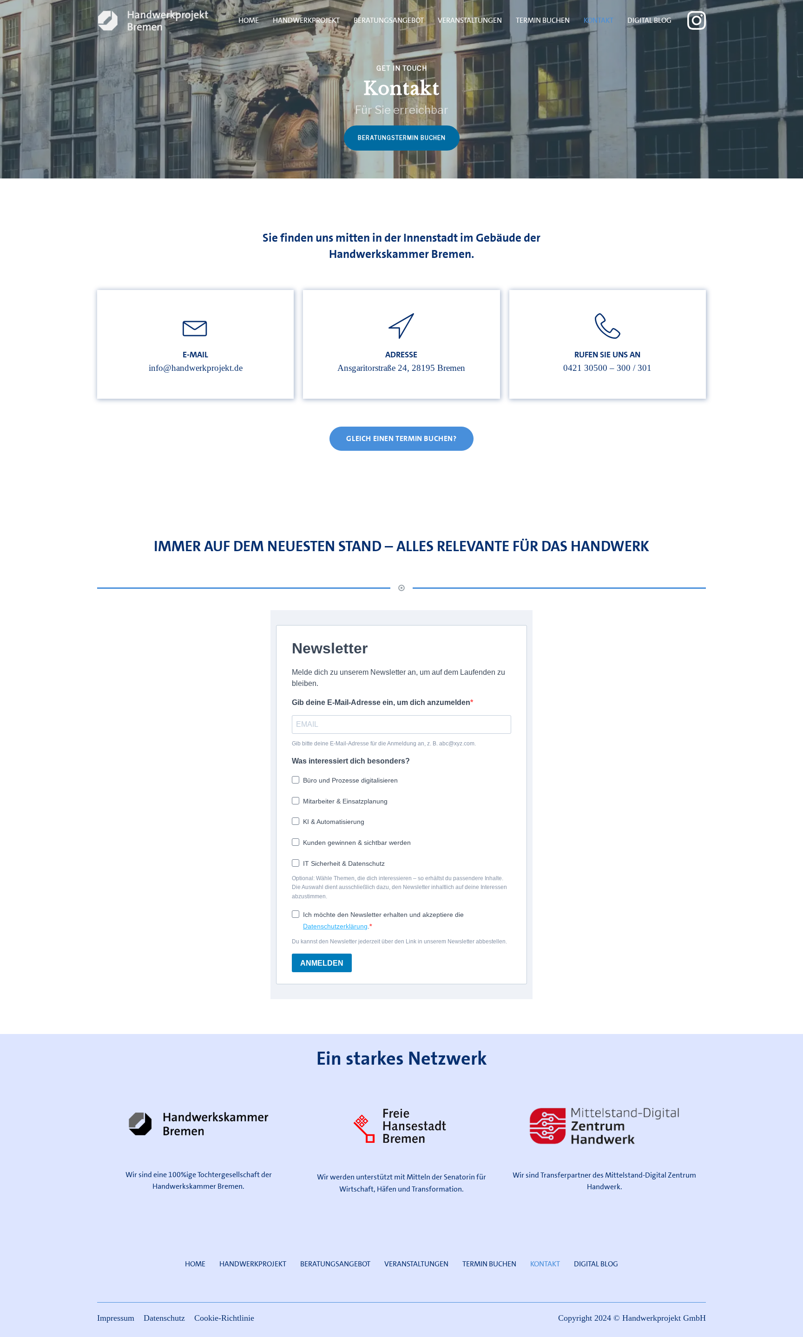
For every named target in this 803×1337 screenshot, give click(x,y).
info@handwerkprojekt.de (196, 368)
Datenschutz (164, 1318)
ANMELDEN (321, 963)
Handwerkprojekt (306, 20)
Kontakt (598, 20)
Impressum (115, 1318)
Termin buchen (543, 20)
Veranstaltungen (470, 20)
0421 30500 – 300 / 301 (607, 368)
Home (248, 20)
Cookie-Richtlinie (224, 1318)
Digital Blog (649, 20)
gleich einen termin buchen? (401, 438)
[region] (401, 89)
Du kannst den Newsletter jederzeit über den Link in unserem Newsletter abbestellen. (399, 941)
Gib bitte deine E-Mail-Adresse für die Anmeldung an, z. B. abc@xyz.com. (384, 743)
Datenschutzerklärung (335, 926)
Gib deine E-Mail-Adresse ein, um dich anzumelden (381, 702)
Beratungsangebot (389, 20)
